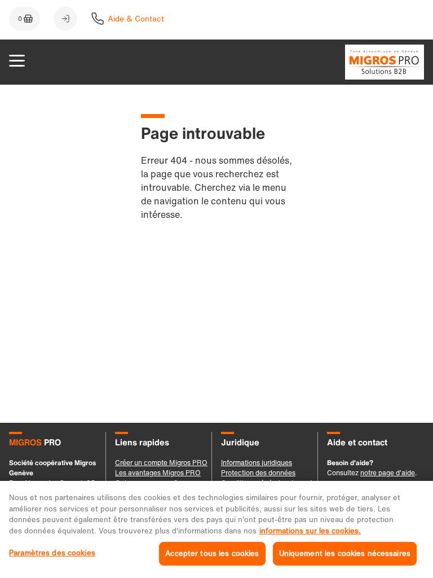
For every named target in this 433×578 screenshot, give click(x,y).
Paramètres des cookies (52, 553)
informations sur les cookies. (310, 531)
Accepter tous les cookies (212, 553)
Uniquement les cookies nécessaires (344, 553)
